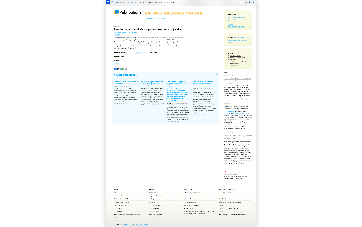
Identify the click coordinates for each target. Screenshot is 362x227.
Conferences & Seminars (191, 205)
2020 (239, 40)
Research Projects (189, 199)
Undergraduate (153, 199)
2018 (245, 40)
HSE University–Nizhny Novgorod (241, 113)
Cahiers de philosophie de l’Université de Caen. (126, 32)
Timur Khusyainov (229, 111)
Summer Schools (154, 211)
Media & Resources (227, 189)
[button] (161, 78)
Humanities (233, 59)
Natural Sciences (234, 63)
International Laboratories (192, 193)
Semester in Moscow (155, 214)
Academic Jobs (188, 208)
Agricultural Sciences (235, 55)
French (124, 61)
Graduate (152, 202)
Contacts (125, 224)
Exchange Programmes (155, 205)
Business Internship (154, 218)
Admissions (152, 193)
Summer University (154, 208)
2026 (238, 38)
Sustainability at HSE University (123, 199)
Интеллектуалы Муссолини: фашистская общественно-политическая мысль (203, 84)
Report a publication (150, 18)
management (231, 23)
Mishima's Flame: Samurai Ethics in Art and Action (126, 83)
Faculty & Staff (118, 208)
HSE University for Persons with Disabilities (127, 214)
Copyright (131, 224)
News (226, 72)
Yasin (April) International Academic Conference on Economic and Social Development (199, 212)
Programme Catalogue (156, 196)
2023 (229, 40)
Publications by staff (225, 193)
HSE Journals (223, 196)
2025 (241, 38)
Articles (157, 12)
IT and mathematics (233, 21)
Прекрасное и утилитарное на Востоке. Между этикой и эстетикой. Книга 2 (152, 84)
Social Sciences (234, 65)
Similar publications (125, 74)
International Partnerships (121, 205)
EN (242, 2)
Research (188, 189)
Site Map (145, 224)
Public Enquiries (118, 218)
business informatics (233, 17)
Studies (152, 189)
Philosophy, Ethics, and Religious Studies (136, 53)
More (229, 42)
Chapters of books (174, 12)
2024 (244, 38)
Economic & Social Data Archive (228, 208)
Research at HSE (162, 18)
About (117, 189)
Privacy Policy (138, 224)
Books (148, 12)
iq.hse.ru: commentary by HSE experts (230, 202)
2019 (242, 40)
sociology (230, 24)
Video (221, 211)
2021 (235, 40)
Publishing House (224, 199)
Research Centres (189, 196)
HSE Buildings (118, 211)
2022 (232, 40)
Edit (251, 224)
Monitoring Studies (190, 202)
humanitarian (243, 19)
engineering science (233, 19)
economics (242, 17)
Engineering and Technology (237, 57)
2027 (235, 38)
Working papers (195, 12)
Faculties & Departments (121, 202)
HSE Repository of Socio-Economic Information (233, 214)
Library (221, 205)
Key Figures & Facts (120, 196)
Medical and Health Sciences (238, 61)
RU (240, 2)
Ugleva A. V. (117, 34)
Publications (130, 12)
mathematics (239, 23)
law (240, 21)
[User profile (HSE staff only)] (249, 2)
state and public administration (236, 26)
